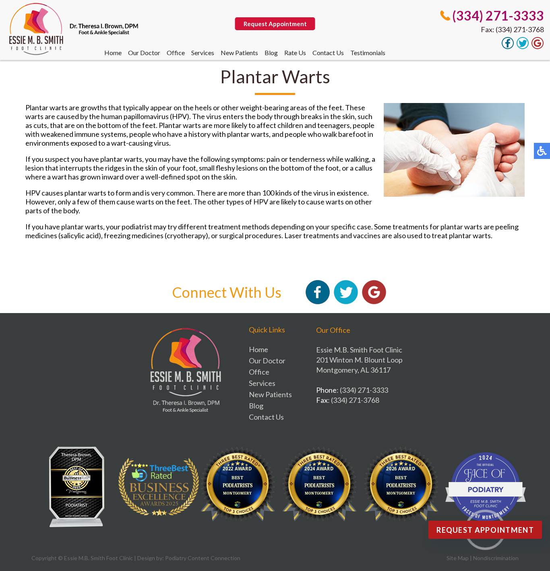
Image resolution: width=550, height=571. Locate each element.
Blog (271, 52)
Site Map (458, 558)
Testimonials (367, 52)
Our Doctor (144, 52)
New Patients (239, 52)
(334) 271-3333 (498, 15)
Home (113, 52)
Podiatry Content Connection (202, 558)
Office (176, 52)
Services (202, 52)
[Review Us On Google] (537, 46)
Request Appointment (275, 23)
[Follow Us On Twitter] (522, 46)
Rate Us (295, 52)
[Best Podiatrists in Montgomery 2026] (404, 487)
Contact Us (328, 52)
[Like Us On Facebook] (507, 46)
